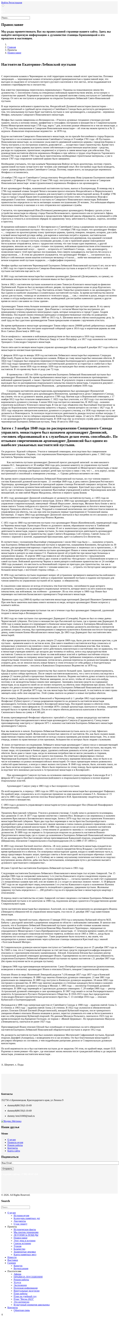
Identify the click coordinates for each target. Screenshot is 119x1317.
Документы (20, 1221)
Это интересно (21, 1302)
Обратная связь (22, 1310)
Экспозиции (20, 1285)
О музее (11, 1139)
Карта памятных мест (25, 1254)
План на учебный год (25, 1296)
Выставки (12, 1260)
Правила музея (15, 1142)
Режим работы (15, 1145)
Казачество (19, 1249)
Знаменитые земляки (25, 1251)
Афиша (17, 1274)
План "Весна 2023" (24, 1299)
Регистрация (15, 2)
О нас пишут (20, 1224)
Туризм (17, 1246)
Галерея (11, 1263)
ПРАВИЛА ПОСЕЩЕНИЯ (28, 1277)
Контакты (12, 1148)
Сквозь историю (22, 1243)
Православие (14, 52)
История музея (21, 1215)
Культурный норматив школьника (32, 1304)
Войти (5, 2)
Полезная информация (25, 1288)
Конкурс (18, 1265)
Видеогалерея (21, 1268)
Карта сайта (13, 1150)
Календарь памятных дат (27, 1218)
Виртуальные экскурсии (27, 1290)
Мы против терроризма (26, 1232)
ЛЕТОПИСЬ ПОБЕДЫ (26, 1235)
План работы (20, 1293)
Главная (11, 47)
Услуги (17, 1282)
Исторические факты (25, 1229)
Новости (12, 1257)
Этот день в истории (24, 1240)
